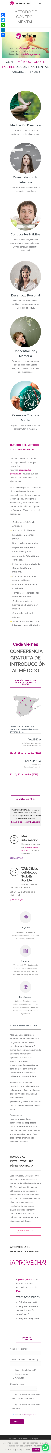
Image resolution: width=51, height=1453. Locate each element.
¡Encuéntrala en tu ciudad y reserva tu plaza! (25, 682)
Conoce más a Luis (24, 1231)
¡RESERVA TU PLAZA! (28, 1338)
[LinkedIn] (2, 30)
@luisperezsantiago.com (27, 822)
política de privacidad (29, 1415)
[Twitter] (2, 20)
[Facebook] (2, 15)
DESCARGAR (15, 858)
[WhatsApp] (2, 25)
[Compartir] (2, 35)
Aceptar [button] (36, 1449)
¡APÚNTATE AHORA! (25, 799)
